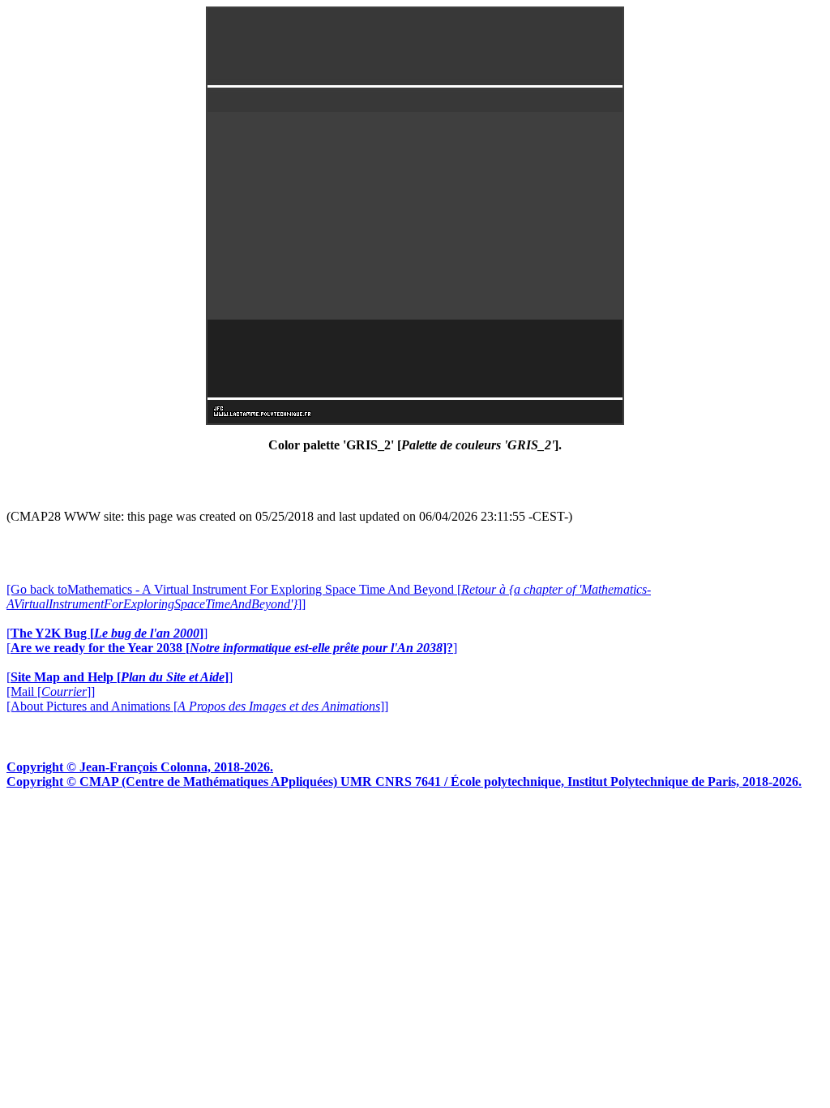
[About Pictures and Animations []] (197, 706)
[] (107, 633)
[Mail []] (50, 691)
